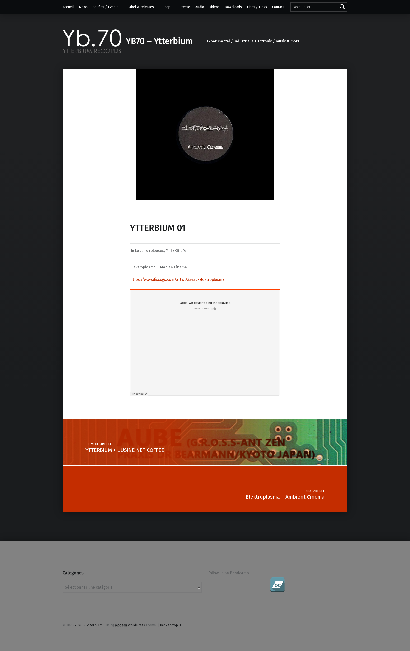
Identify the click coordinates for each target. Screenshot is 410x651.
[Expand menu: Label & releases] (156, 7)
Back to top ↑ (171, 625)
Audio (199, 7)
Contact (278, 7)
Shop (166, 7)
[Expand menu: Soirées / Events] (121, 7)
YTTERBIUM (176, 250)
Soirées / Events (105, 7)
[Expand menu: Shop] (173, 7)
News (83, 7)
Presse (184, 7)
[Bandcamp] (277, 584)
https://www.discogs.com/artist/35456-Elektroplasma (177, 279)
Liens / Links (257, 7)
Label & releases (140, 7)
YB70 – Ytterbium (159, 41)
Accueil (68, 7)
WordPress (136, 625)
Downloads (233, 7)
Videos (214, 7)
